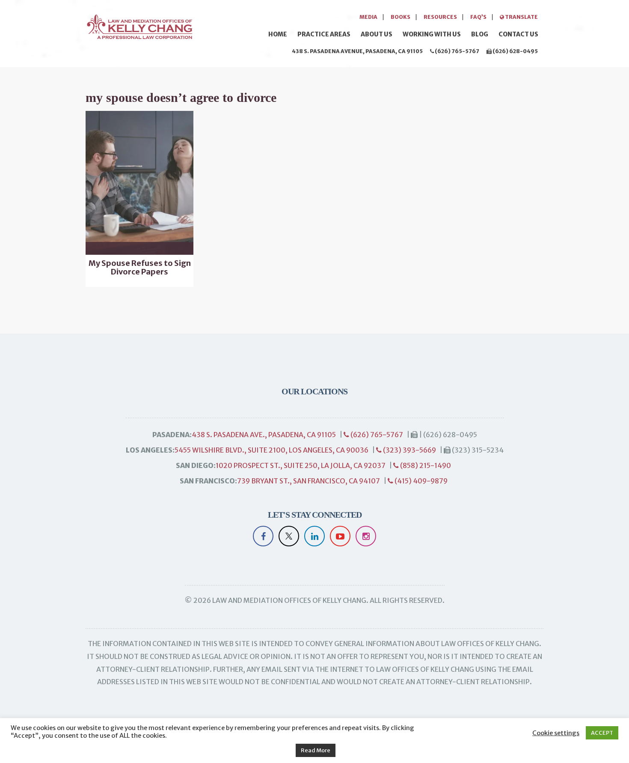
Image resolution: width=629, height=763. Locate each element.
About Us (376, 34)
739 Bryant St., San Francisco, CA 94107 (308, 481)
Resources (440, 17)
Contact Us (518, 34)
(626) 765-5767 (456, 51)
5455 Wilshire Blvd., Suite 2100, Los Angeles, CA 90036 (271, 450)
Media (368, 17)
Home (277, 34)
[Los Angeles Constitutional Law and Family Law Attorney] (139, 25)
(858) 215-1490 (425, 465)
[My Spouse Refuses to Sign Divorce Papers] (139, 183)
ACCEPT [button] (602, 732)
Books (400, 17)
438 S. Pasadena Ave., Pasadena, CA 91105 (264, 434)
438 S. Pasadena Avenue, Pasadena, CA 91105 (357, 51)
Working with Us (432, 34)
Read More (315, 750)
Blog (479, 34)
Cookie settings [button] (555, 733)
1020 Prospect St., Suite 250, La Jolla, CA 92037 (301, 465)
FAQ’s (478, 17)
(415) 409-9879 (420, 481)
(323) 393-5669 (409, 450)
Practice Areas (323, 34)
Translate (521, 17)
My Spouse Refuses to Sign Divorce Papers (140, 267)
